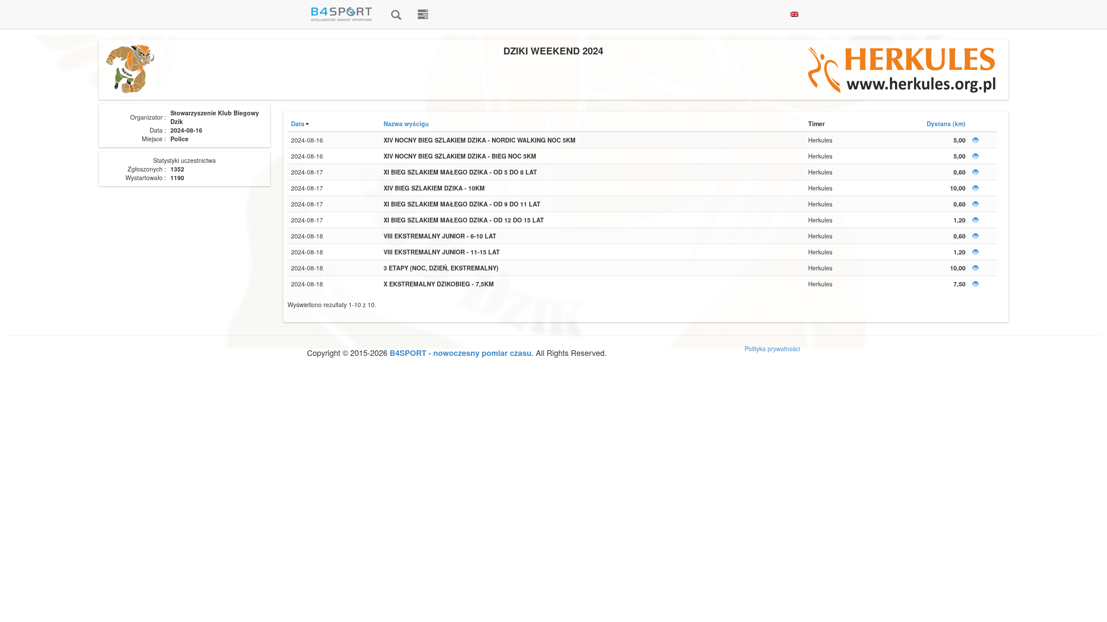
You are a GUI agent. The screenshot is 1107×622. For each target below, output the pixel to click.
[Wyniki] (396, 14)
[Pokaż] (976, 140)
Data (297, 123)
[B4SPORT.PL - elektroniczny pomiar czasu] (423, 14)
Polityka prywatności (772, 348)
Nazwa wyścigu (406, 123)
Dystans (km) (946, 123)
